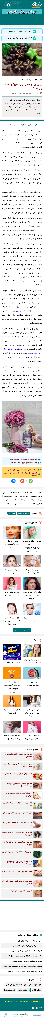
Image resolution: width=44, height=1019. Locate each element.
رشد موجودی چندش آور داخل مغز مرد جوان (32, 683)
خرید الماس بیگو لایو (12, 662)
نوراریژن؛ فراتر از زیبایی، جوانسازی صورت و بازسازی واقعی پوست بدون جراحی (32, 546)
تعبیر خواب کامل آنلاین (32, 984)
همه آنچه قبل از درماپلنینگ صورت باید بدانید (12, 544)
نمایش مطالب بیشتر (22, 630)
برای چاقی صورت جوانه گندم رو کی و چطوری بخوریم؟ (32, 595)
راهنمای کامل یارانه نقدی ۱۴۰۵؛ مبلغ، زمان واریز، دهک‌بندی (20, 474)
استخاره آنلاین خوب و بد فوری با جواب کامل (22, 470)
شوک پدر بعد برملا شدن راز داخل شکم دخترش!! (32, 713)
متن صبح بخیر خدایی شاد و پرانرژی (30, 940)
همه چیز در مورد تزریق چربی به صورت (32, 619)
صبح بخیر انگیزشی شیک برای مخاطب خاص (27, 946)
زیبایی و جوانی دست (14, 310)
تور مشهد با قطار (23, 990)
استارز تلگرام (36, 990)
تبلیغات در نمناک (11, 1001)
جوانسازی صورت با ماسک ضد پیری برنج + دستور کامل (12, 621)
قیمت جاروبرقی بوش (14, 984)
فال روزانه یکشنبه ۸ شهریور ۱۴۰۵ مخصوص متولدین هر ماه (12, 685)
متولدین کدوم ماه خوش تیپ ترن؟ (12, 711)
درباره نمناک (24, 1001)
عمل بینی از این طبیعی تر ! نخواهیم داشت (23, 459)
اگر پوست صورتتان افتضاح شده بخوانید (32, 571)
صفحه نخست (36, 1001)
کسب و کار (11, 513)
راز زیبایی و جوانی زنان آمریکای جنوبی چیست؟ (22, 86)
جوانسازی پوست (23, 513)
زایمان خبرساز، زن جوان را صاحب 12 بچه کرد (22, 462)
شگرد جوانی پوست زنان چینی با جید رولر (12, 571)
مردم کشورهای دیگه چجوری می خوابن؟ (32, 737)
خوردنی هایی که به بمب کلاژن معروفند (11, 594)
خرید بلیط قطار (9, 990)
